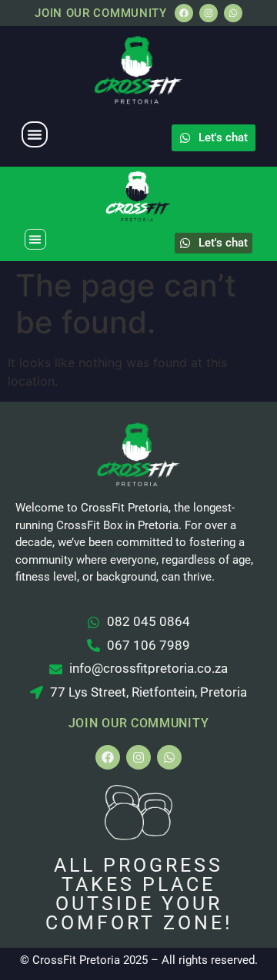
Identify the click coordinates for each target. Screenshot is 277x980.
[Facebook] (184, 13)
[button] (35, 134)
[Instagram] (208, 13)
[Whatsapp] (233, 13)
